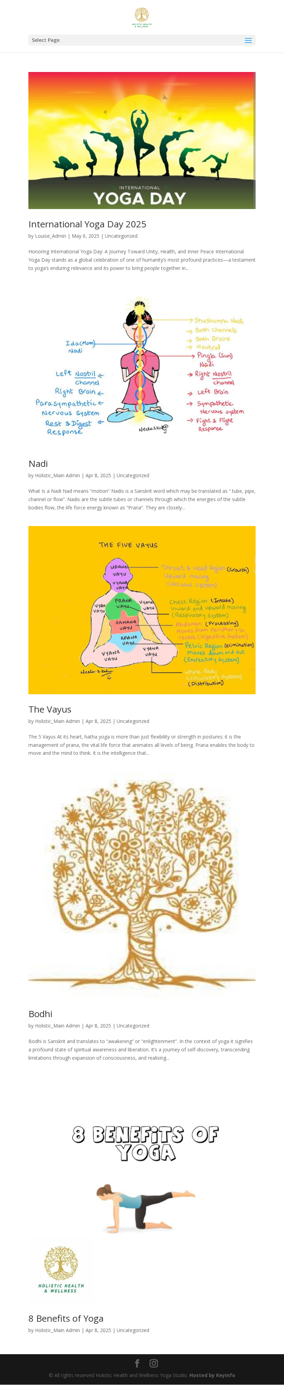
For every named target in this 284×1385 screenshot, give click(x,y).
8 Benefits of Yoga (66, 1318)
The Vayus (49, 709)
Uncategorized (121, 236)
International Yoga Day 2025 (87, 224)
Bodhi (40, 1013)
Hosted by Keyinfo (212, 1375)
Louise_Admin (50, 236)
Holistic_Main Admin (57, 475)
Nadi (38, 463)
